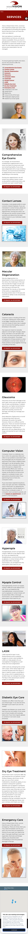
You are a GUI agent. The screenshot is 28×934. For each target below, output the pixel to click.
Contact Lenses (9, 69)
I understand (14, 930)
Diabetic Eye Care (10, 84)
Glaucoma (7, 75)
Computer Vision (9, 76)
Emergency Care (9, 87)
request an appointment (12, 186)
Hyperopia (7, 78)
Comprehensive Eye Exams (13, 67)
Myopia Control (9, 80)
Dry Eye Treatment (10, 86)
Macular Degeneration (11, 71)
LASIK (6, 82)
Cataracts (7, 73)
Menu (1, 11)
